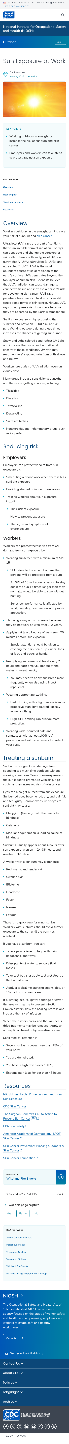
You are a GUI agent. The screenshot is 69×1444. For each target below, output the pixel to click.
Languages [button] (11, 1392)
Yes (9, 1213)
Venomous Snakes (16, 1252)
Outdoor (9, 42)
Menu (59, 42)
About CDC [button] (11, 1373)
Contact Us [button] (12, 1363)
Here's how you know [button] (15, 6)
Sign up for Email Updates (25, 1353)
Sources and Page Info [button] (23, 1193)
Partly (23, 1213)
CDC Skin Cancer (14, 1106)
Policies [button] (9, 1382)
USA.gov (21, 1435)
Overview (8, 187)
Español (33, 76)
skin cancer (44, 236)
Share (59, 1193)
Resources (8, 209)
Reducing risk (10, 194)
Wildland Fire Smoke (17, 1266)
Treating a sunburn (13, 202)
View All (12, 1338)
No (36, 1213)
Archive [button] (9, 1401)
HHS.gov (8, 1435)
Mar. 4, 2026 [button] (17, 76)
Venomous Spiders (16, 1259)
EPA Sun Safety (13, 1126)
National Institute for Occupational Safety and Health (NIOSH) (34, 28)
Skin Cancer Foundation (19, 1158)
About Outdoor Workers (19, 1237)
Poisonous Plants (15, 1244)
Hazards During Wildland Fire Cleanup (26, 1273)
